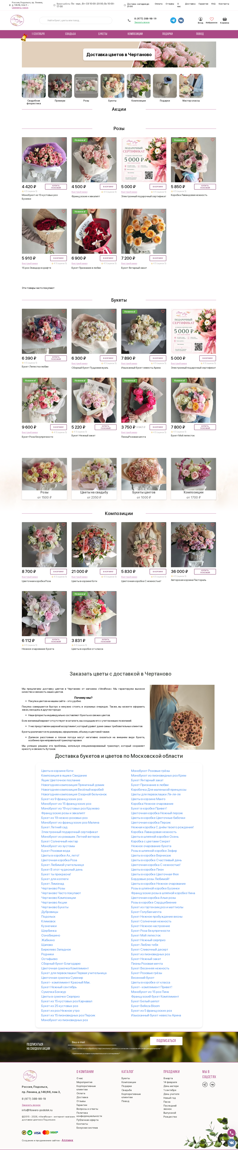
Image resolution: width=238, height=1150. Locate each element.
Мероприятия (84, 1082)
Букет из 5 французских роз (151, 1010)
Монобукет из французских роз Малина (70, 822)
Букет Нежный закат (146, 959)
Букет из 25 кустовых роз (59, 1006)
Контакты (224, 4)
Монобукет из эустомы (58, 846)
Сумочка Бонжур (53, 992)
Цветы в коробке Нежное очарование (158, 884)
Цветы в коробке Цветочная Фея (155, 874)
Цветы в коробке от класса (150, 982)
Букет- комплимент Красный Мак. (66, 982)
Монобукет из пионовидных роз (64, 1020)
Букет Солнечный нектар (59, 841)
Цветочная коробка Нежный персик (157, 813)
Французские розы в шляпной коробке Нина (163, 893)
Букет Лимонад (52, 884)
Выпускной (170, 1112)
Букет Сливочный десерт (149, 949)
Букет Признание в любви (150, 785)
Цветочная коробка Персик (151, 822)
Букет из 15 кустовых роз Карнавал (66, 1001)
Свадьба (70, 34)
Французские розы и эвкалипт (63, 813)
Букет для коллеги (54, 879)
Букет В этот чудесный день (62, 869)
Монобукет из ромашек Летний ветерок (70, 837)
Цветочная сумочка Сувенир (62, 978)
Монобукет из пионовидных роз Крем (158, 775)
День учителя (171, 1094)
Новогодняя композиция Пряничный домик (72, 785)
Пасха (167, 1101)
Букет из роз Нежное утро (60, 1010)
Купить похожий (56, 187)
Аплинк (67, 1140)
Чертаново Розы (53, 888)
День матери (171, 1086)
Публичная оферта (88, 1120)
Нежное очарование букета (151, 846)
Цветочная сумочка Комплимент (65, 968)
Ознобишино (50, 935)
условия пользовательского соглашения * (101, 1053)
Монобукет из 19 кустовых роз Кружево (70, 808)
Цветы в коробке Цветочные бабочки (158, 818)
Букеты (102, 34)
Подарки (167, 34)
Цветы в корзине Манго (148, 799)
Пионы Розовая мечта (147, 963)
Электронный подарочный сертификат (69, 832)
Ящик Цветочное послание (60, 780)
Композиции (135, 34)
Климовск (48, 921)
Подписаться (166, 1041)
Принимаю (96, 1053)
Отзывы (170, 4)
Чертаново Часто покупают (61, 893)
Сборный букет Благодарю (60, 963)
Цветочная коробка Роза (59, 860)
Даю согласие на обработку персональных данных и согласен (116, 1048)
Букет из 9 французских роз (61, 799)
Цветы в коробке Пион (147, 869)
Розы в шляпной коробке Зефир (154, 851)
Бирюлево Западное (56, 949)
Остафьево (49, 959)
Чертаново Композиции (58, 898)
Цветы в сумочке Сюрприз (60, 996)
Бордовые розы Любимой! (150, 879)
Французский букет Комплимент (155, 996)
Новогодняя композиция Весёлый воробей (72, 789)
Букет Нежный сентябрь (59, 987)
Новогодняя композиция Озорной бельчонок (74, 794)
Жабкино (48, 940)
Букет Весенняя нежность (150, 968)
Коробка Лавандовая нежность (153, 832)
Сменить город (20, 7)
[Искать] (44, 20)
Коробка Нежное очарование (152, 804)
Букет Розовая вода (55, 851)
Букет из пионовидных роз (150, 954)
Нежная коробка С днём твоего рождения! (162, 827)
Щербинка (49, 931)
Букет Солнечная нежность (151, 921)
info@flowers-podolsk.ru (37, 1110)
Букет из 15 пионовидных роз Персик (68, 1015)
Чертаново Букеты (54, 907)
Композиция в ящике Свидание (64, 775)
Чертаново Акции (54, 902)
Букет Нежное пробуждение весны (156, 916)
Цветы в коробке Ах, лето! (60, 855)
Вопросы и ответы (87, 1109)
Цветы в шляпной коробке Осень (155, 837)
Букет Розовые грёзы (146, 973)
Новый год (170, 1097)
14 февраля (170, 1082)
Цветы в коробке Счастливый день (156, 860)
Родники (47, 954)
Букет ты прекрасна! (56, 874)
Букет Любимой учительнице (62, 865)
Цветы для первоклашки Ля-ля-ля (156, 794)
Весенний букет (142, 978)
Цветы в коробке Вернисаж (151, 855)
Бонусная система (87, 1127)
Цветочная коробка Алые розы (153, 898)
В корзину (108, 187)
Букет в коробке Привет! (149, 808)
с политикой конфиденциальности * (145, 1048)
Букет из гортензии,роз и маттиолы (157, 907)
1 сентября (38, 34)
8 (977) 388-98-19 (145, 18)
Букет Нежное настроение (150, 926)
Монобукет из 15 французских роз (66, 804)
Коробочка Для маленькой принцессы (158, 789)
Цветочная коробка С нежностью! (156, 865)
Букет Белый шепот (145, 1001)
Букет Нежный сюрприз (148, 940)
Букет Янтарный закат (147, 780)
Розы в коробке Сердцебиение (153, 902)
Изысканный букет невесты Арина (156, 1015)
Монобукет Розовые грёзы (150, 771)
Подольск (48, 916)
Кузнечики (49, 926)
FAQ (213, 4)
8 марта (168, 1078)
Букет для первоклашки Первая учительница (74, 973)
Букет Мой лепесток (146, 935)
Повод (200, 34)
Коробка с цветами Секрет (150, 841)
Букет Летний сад (54, 827)
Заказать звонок (142, 22)
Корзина (225, 19)
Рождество (170, 1116)
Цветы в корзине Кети (57, 771)
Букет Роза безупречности (150, 931)
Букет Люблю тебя (144, 945)
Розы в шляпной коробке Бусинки (155, 888)
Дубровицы (49, 912)
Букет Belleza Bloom (145, 1006)
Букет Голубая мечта (146, 912)
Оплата (159, 4)
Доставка (190, 4)
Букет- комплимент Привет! (151, 987)
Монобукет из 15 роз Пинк (150, 992)
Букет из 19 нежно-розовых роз (64, 818)
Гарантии (203, 4)
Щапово (47, 945)
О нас (179, 5)
